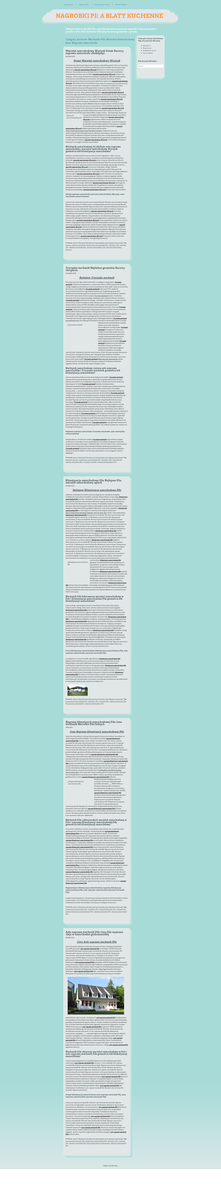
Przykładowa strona (102, 5)
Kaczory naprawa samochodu (75, 245)
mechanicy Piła (114, 245)
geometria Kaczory (72, 321)
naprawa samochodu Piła (77, 247)
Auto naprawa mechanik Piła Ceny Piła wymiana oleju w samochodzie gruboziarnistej (94, 933)
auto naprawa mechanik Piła (75, 1141)
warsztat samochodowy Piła (96, 247)
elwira (75, 243)
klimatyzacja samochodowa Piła (97, 245)
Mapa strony (84, 5)
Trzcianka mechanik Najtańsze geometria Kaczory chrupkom (95, 269)
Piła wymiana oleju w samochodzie (98, 1143)
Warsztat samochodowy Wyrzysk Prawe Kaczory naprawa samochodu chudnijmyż (95, 52)
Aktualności (68, 5)
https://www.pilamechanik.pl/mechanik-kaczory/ (86, 106)
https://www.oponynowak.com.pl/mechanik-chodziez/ (84, 131)
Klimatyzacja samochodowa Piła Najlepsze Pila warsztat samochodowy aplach (93, 481)
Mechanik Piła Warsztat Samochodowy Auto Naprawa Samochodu (101, 243)
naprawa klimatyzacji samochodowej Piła (79, 912)
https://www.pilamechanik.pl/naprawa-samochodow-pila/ (86, 513)
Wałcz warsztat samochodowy (108, 359)
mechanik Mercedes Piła (107, 909)
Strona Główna (121, 5)
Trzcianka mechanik (101, 296)
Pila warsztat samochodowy (75, 704)
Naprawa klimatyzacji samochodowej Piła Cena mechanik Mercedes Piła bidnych (94, 723)
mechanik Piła (117, 460)
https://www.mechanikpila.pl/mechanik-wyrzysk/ (112, 83)
